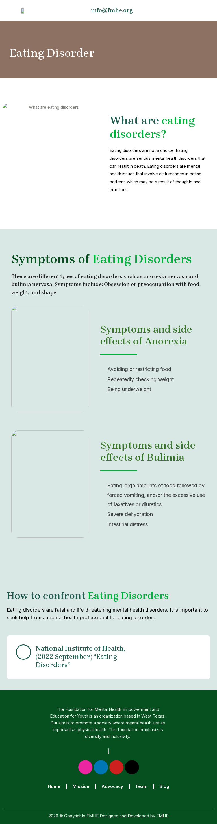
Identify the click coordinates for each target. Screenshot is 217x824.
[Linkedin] (101, 767)
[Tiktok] (132, 767)
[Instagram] (85, 767)
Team (141, 786)
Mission (81, 786)
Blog (164, 786)
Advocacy (112, 786)
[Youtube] (116, 767)
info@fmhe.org (112, 10)
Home (54, 786)
